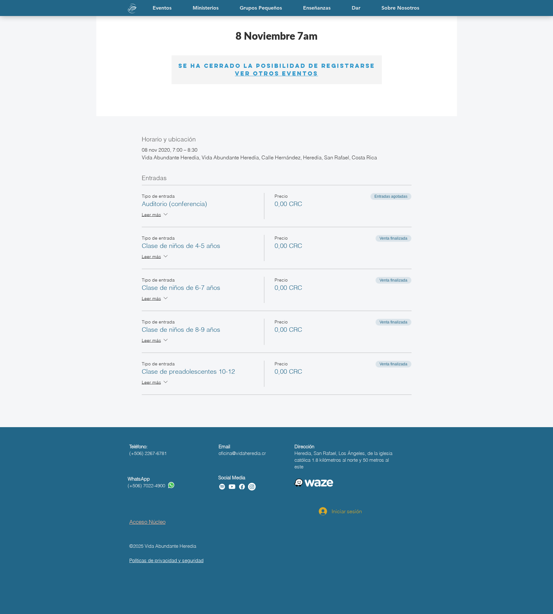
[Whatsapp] (171, 485)
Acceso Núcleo (147, 521)
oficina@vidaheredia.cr (242, 453)
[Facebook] (242, 486)
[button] (317, 8)
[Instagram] (252, 486)
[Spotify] (222, 486)
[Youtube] (232, 486)
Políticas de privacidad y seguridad (166, 560)
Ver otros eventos (276, 73)
